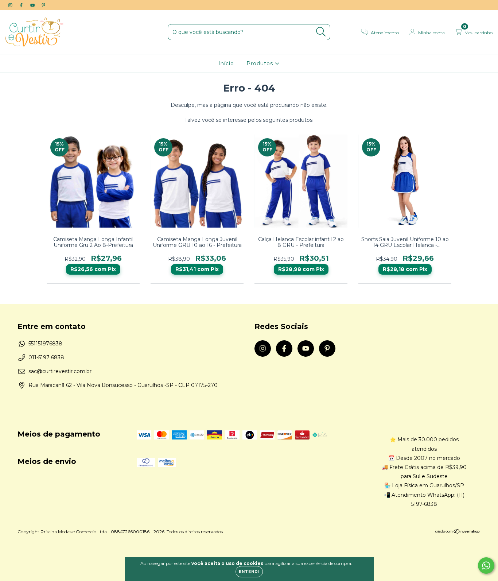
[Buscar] (321, 31)
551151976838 (45, 343)
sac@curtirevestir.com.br (60, 371)
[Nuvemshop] (458, 532)
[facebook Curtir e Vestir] (21, 5)
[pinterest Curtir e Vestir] (43, 5)
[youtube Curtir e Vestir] (33, 5)
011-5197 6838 (46, 357)
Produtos (260, 63)
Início (226, 63)
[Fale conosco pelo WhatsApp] (486, 565)
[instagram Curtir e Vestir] (10, 5)
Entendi (249, 571)
